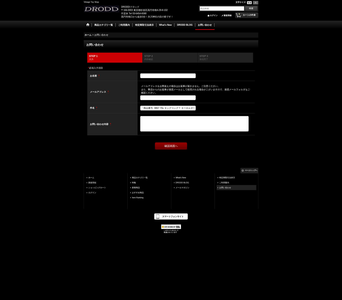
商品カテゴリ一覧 (140, 178)
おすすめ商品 (138, 192)
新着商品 (136, 187)
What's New (181, 178)
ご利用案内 (224, 182)
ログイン (214, 15)
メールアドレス (98, 91)
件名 (92, 108)
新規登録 (228, 15)
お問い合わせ (225, 187)
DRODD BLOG (182, 182)
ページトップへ (251, 170)
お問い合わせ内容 (99, 124)
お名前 (94, 75)
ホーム (91, 178)
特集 (134, 182)
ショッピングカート (97, 187)
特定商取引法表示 (227, 178)
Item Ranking (137, 197)
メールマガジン (182, 187)
